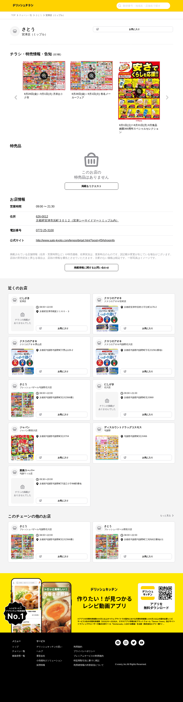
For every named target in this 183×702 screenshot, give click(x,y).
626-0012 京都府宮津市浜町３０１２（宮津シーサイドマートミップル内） (77, 218)
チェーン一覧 (25, 15)
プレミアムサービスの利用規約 (89, 656)
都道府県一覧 (18, 656)
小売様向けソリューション (49, 660)
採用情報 (40, 665)
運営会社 (40, 656)
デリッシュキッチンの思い (49, 646)
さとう (39, 15)
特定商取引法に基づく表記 (86, 660)
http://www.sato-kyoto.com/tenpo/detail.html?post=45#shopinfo (75, 240)
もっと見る (165, 515)
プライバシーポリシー (84, 651)
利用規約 (78, 646)
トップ (15, 646)
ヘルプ (39, 651)
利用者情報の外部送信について (89, 665)
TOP (13, 15)
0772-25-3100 (45, 230)
